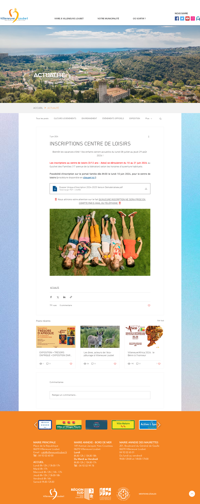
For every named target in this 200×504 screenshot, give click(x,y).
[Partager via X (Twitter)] (57, 297)
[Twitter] (182, 18)
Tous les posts (42, 118)
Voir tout (160, 321)
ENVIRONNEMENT (89, 118)
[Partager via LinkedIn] (64, 297)
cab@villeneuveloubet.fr (54, 452)
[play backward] (36, 425)
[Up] (192, 494)
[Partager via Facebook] (51, 297)
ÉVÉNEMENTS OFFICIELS (113, 118)
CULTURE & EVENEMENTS (65, 118)
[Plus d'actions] (148, 136)
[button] (69, 18)
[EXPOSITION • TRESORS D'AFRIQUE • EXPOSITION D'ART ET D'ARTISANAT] (56, 337)
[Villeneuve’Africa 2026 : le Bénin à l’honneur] (144, 337)
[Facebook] (177, 18)
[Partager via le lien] (71, 297)
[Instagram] (193, 18)
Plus (147, 118)
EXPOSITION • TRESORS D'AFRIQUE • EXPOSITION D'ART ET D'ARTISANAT (55, 354)
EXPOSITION (134, 118)
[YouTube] (187, 18)
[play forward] (159, 425)
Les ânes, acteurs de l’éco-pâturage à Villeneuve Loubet (99, 354)
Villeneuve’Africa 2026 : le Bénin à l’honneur (141, 354)
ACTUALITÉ (54, 288)
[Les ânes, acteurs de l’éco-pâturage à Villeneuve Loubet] (100, 337)
